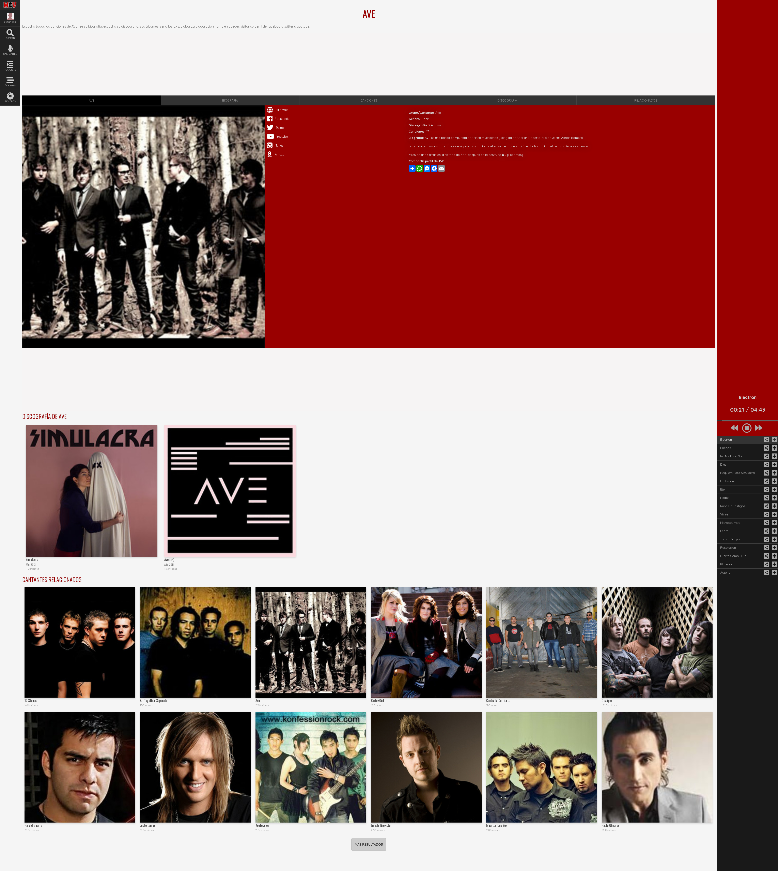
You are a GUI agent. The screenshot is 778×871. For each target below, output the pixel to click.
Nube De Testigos (732, 506)
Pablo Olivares (610, 825)
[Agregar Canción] (774, 440)
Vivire (724, 514)
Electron (726, 439)
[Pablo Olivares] (657, 767)
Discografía (507, 100)
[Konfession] (310, 767)
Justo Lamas (147, 825)
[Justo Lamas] (195, 767)
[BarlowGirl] (426, 642)
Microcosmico (730, 523)
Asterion (726, 572)
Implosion (727, 481)
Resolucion (728, 548)
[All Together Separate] (195, 642)
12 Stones (31, 700)
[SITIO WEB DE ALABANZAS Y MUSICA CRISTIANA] (10, 2)
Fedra (724, 531)
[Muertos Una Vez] (541, 767)
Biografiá (230, 100)
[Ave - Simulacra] (91, 491)
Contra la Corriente (498, 700)
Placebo (726, 564)
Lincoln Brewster (381, 825)
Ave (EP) (169, 559)
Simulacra (32, 559)
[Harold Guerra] (80, 767)
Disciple (607, 700)
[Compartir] (766, 440)
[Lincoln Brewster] (426, 767)
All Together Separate (153, 700)
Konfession (262, 825)
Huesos (725, 448)
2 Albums (435, 125)
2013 (33, 565)
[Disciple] (657, 642)
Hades (724, 498)
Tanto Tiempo (730, 539)
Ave (257, 700)
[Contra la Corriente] (541, 642)
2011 (171, 565)
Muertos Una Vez (496, 825)
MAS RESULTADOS (369, 844)
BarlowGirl (377, 700)
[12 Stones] (80, 642)
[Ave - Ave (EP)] (230, 491)
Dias (723, 464)
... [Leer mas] (513, 155)
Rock (425, 119)
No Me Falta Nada (732, 456)
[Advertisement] (368, 64)
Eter (723, 489)
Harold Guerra (33, 825)
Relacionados (645, 100)
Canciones (368, 100)
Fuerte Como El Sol (733, 556)
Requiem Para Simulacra (737, 473)
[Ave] (310, 642)
